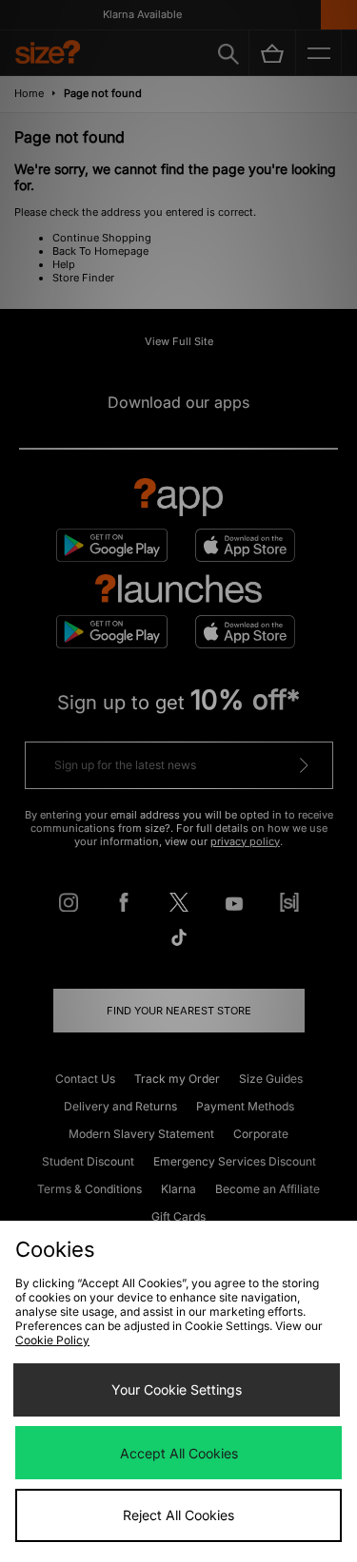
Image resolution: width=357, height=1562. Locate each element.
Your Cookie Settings (176, 1389)
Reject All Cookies (178, 1515)
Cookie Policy (52, 1340)
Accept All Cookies (179, 1453)
